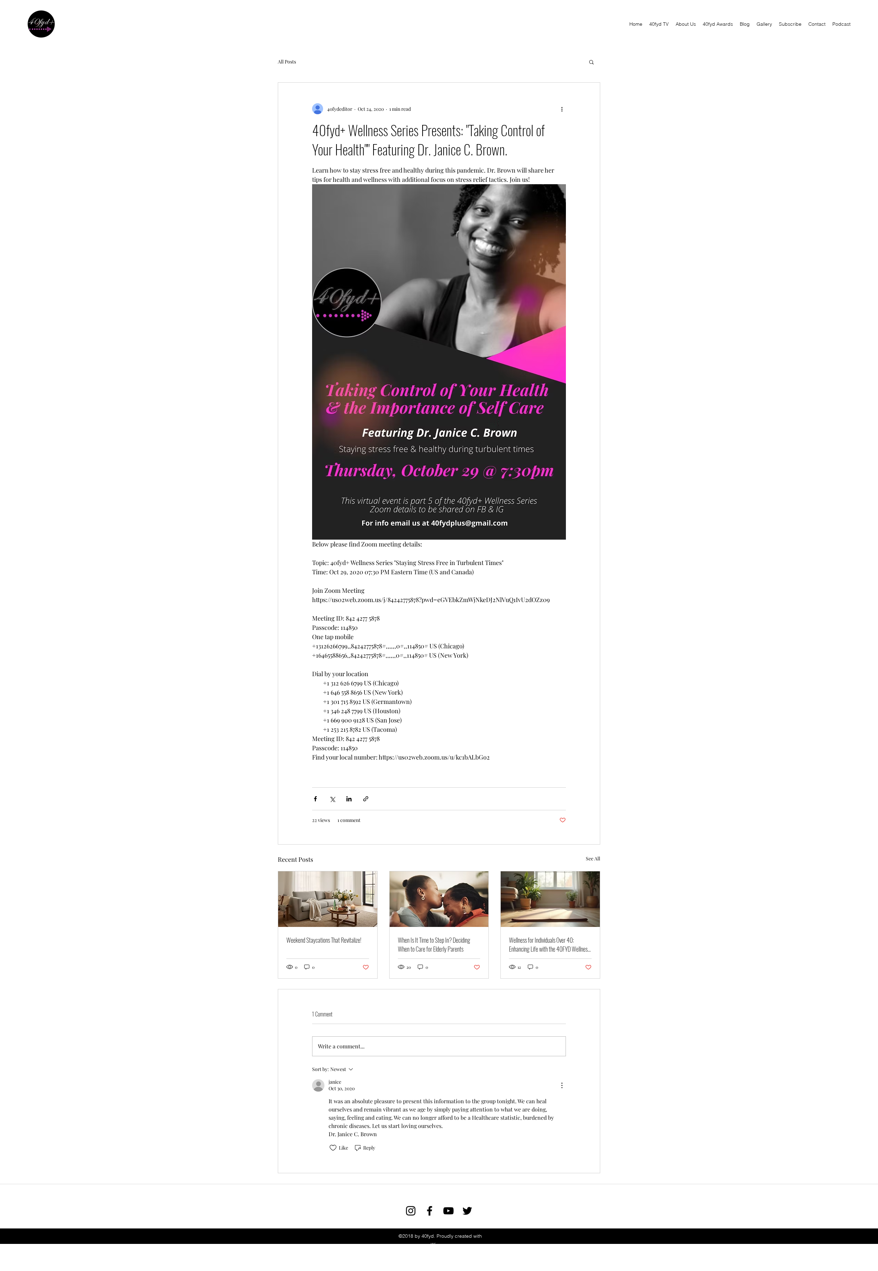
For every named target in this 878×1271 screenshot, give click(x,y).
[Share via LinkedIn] (349, 799)
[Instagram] (410, 1210)
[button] (591, 61)
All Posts (287, 61)
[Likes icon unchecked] (333, 1148)
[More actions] (562, 109)
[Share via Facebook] (315, 799)
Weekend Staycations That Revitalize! (323, 939)
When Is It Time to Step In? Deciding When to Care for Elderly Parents (434, 944)
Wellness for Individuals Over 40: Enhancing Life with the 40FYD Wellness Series (549, 944)
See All (593, 858)
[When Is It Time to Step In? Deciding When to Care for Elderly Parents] (439, 899)
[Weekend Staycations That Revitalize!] (327, 899)
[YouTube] (448, 1210)
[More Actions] (562, 1085)
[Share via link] (366, 799)
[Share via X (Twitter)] (332, 799)
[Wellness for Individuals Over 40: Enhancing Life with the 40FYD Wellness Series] (550, 899)
